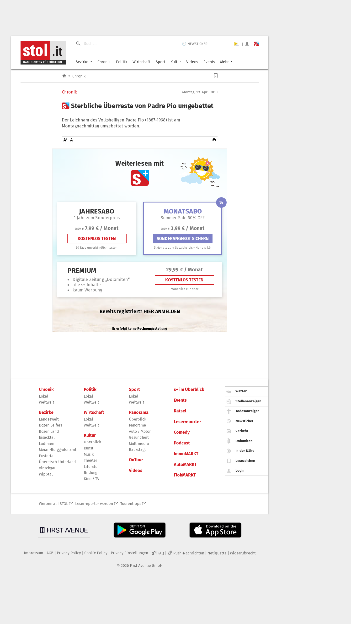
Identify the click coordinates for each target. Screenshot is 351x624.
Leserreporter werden (94, 503)
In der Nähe (244, 451)
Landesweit (49, 419)
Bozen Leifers (50, 425)
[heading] (140, 106)
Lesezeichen (245, 461)
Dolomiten (244, 441)
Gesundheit (139, 437)
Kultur (175, 62)
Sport (160, 62)
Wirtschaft (141, 62)
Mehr (224, 62)
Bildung (90, 472)
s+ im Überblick (189, 389)
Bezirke (81, 62)
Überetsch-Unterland (57, 462)
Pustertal (47, 456)
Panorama (139, 412)
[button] (216, 75)
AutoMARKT (185, 464)
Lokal (43, 396)
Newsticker (244, 421)
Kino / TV (91, 478)
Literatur (91, 466)
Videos (192, 62)
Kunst (88, 448)
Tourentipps (130, 503)
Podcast (182, 443)
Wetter (241, 391)
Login (240, 470)
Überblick (92, 442)
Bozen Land (49, 431)
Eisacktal (47, 437)
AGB (50, 553)
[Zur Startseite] (64, 76)
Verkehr (241, 431)
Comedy (182, 432)
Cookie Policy (95, 553)
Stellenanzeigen (248, 401)
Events (209, 62)
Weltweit (46, 402)
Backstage (138, 449)
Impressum (33, 553)
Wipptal (46, 474)
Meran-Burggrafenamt (57, 449)
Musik (89, 454)
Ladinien (46, 443)
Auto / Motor (140, 431)
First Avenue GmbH (146, 565)
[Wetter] (236, 44)
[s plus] (256, 43)
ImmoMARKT (186, 453)
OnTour (136, 459)
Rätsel (180, 411)
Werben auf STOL (53, 503)
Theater (90, 460)
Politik (121, 62)
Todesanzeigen (247, 411)
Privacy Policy (69, 553)
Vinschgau (47, 468)
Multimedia (139, 443)
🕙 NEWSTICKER (194, 44)
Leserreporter (187, 421)
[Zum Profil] (247, 43)
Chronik (104, 62)
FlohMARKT (185, 475)
